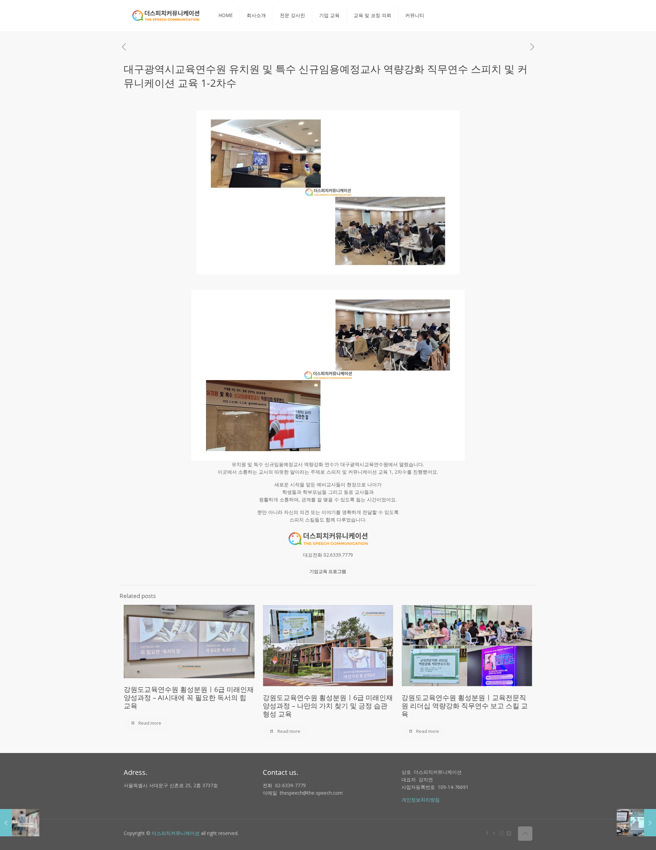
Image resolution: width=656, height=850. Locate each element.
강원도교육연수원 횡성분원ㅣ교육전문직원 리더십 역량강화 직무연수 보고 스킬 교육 (464, 706)
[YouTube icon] (494, 833)
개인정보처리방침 (420, 799)
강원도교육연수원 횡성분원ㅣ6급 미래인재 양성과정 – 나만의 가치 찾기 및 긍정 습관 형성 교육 (328, 706)
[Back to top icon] (525, 833)
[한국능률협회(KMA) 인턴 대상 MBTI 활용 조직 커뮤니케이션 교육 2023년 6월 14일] (19, 822)
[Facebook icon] (487, 833)
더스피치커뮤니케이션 (176, 833)
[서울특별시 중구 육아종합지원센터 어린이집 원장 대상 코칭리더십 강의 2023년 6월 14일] (636, 822)
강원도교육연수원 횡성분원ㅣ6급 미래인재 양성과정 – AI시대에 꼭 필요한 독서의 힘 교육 (189, 697)
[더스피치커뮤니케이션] (166, 15)
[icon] (508, 833)
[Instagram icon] (501, 833)
